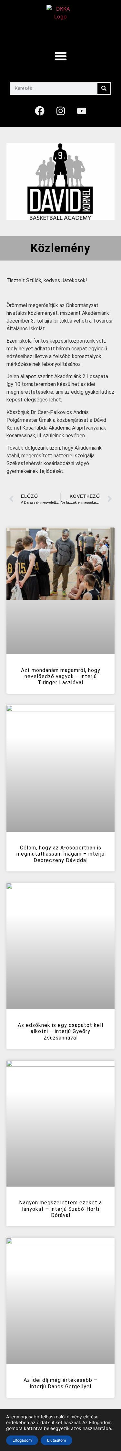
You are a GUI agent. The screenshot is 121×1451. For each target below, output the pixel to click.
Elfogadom (22, 1440)
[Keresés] (103, 88)
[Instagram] (60, 111)
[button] (60, 56)
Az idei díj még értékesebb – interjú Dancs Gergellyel (60, 1383)
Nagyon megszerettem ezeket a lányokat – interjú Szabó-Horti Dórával (60, 1209)
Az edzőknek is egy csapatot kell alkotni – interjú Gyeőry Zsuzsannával (60, 1031)
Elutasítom (56, 1440)
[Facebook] (39, 111)
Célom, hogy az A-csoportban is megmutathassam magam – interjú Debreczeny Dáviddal (60, 854)
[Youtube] (81, 111)
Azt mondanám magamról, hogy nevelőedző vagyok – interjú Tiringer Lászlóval (60, 676)
